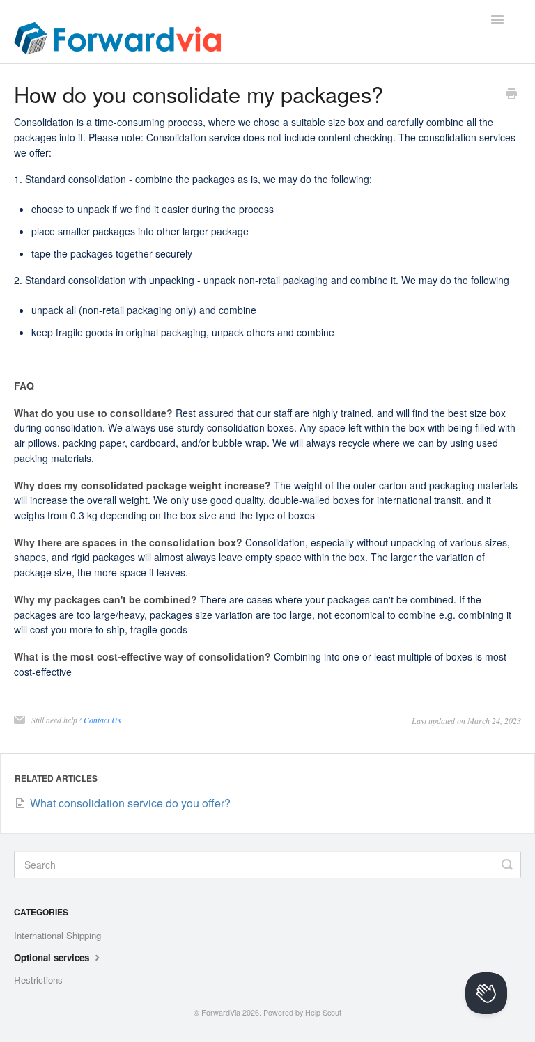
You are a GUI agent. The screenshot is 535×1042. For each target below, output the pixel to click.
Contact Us (102, 719)
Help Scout (323, 1012)
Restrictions (38, 979)
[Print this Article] (511, 94)
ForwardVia (220, 1012)
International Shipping (57, 935)
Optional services (53, 957)
